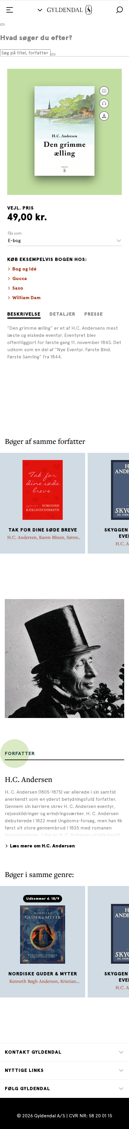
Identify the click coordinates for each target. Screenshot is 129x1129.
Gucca (19, 278)
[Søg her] (53, 54)
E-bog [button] (14, 240)
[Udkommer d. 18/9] (42, 934)
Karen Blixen (51, 537)
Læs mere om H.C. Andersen (42, 846)
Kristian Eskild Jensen (52, 984)
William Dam (26, 297)
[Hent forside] (104, 116)
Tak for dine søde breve (42, 530)
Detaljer (62, 314)
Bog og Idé (24, 269)
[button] (119, 9)
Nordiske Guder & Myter (42, 973)
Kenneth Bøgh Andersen (33, 981)
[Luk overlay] (2, 24)
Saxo (17, 288)
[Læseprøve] (104, 91)
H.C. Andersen (22, 537)
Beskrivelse (23, 314)
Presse (93, 314)
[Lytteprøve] (104, 103)
